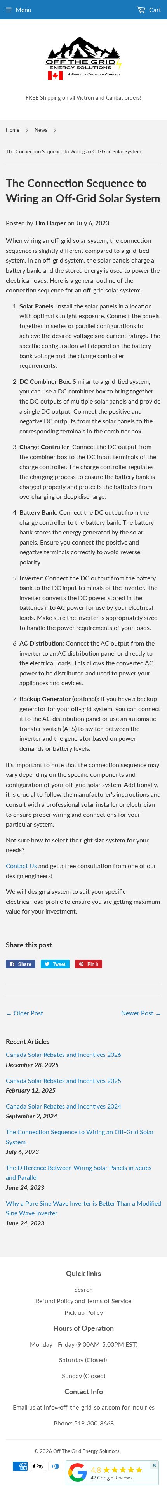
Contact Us (21, 865)
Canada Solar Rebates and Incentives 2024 (63, 1106)
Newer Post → (141, 1012)
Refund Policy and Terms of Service (83, 1300)
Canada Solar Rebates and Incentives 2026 (63, 1054)
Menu (23, 9)
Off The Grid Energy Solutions (86, 1451)
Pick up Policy (83, 1312)
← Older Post (24, 1012)
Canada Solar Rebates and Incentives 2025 (63, 1080)
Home (12, 130)
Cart (154, 9)
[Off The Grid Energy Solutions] (77, 1482)
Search (83, 1289)
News (41, 130)
